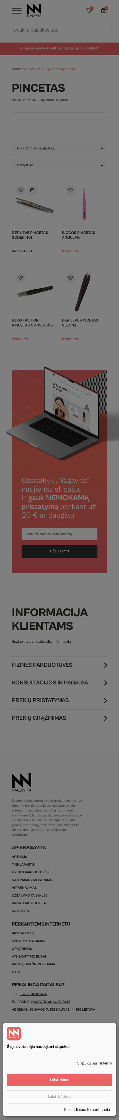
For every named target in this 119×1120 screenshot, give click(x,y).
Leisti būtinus (59, 1096)
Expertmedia (98, 1109)
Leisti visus (59, 1079)
